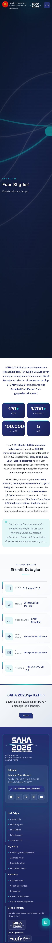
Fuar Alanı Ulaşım (18, 868)
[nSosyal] (11, 797)
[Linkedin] (19, 797)
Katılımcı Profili (17, 880)
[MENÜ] (47, 5)
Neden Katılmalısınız (19, 896)
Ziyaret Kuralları (17, 863)
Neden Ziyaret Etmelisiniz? (22, 852)
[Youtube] (41, 797)
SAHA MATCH (16, 840)
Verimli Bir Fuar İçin (18, 886)
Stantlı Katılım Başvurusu (21, 901)
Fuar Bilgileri (15, 830)
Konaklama (15, 891)
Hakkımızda (15, 819)
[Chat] (46, 922)
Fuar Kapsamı (16, 835)
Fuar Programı (16, 824)
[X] (26, 797)
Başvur (26, 715)
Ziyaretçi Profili (17, 858)
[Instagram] (34, 797)
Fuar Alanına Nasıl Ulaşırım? (26, 788)
